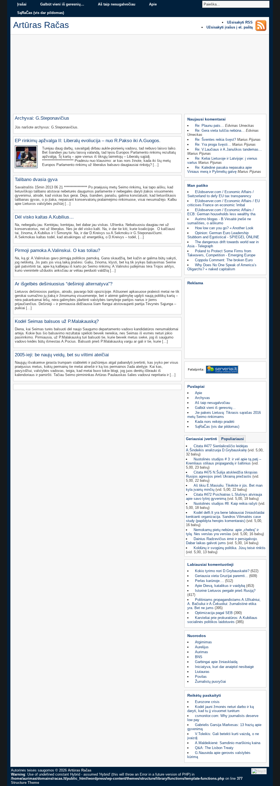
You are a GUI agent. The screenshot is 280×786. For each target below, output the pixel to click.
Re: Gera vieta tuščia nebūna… (220, 130)
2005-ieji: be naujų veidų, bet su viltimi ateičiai (62, 354)
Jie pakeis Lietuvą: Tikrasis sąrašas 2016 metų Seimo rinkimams (224, 415)
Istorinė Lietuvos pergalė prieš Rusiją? (225, 591)
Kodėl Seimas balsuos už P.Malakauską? (57, 321)
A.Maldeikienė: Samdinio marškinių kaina (227, 743)
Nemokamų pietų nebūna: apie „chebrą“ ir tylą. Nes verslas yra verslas (222, 532)
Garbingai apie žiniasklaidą (216, 662)
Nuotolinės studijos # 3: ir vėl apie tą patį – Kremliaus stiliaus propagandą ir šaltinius (223, 461)
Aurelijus (202, 647)
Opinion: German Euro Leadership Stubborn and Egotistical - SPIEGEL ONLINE (223, 235)
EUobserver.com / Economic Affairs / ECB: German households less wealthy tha (221, 212)
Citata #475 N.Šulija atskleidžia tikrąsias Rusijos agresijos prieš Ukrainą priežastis (222, 474)
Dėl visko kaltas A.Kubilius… (44, 217)
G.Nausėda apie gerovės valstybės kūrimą (218, 755)
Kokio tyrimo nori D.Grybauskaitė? (222, 571)
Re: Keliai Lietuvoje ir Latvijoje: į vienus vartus (222, 160)
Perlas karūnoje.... (209, 581)
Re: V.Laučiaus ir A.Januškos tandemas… (228, 149)
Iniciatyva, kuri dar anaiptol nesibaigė (224, 667)
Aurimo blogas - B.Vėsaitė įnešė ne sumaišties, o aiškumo (219, 221)
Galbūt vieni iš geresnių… (62, 4)
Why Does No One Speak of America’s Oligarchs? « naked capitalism (221, 267)
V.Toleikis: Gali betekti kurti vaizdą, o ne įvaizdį (223, 736)
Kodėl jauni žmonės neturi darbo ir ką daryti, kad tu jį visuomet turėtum (220, 709)
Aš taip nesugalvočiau (116, 4)
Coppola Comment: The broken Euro (224, 260)
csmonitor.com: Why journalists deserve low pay (222, 718)
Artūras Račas (79, 770)
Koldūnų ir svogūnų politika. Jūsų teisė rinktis (230, 548)
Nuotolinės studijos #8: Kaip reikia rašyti (225, 503)
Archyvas (202, 398)
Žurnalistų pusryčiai (210, 681)
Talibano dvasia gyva (36, 179)
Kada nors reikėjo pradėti (214, 422)
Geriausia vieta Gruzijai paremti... (221, 576)
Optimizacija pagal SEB (214, 613)
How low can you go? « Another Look (224, 228)
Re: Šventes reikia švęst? (215, 139)
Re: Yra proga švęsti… (213, 144)
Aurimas (201, 652)
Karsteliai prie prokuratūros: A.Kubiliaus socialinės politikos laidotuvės (222, 620)
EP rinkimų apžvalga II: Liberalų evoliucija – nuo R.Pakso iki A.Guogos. (88, 140)
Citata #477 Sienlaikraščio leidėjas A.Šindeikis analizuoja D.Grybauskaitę (217, 448)
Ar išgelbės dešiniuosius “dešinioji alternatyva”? (63, 283)
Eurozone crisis (207, 702)
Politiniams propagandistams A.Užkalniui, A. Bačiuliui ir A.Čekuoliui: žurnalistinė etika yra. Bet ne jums (224, 604)
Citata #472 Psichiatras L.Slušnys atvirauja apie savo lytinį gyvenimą (224, 496)
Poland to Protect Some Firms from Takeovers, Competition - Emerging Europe (221, 253)
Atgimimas (203, 642)
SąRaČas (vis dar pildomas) (40, 13)
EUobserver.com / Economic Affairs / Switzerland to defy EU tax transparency (220, 194)
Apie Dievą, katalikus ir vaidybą (220, 586)
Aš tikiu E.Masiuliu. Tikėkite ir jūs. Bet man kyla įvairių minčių (224, 487)
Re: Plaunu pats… (209, 126)
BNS (198, 657)
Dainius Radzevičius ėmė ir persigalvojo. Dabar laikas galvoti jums (222, 541)
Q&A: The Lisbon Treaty (214, 748)
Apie (153, 4)
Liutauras (202, 672)
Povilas (201, 677)
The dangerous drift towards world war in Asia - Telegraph (223, 244)
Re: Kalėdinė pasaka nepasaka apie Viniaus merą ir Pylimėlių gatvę (219, 169)
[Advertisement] (139, 75)
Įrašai (22, 4)
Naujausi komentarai (206, 119)
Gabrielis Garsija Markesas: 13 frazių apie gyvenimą (224, 727)
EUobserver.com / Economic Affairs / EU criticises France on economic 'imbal (223, 203)
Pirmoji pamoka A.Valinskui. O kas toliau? (57, 250)
